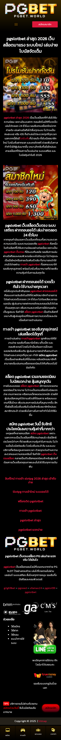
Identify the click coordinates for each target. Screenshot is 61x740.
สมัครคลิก (50, 708)
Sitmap (42, 721)
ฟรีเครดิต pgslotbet (30, 501)
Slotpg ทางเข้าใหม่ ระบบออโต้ (30, 491)
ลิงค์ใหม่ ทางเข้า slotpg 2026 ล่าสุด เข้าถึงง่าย (30, 480)
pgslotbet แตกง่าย (30, 529)
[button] (16, 24)
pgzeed (22, 588)
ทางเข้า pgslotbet (30, 510)
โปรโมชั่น (24, 138)
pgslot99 (50, 588)
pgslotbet (30, 592)
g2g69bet (9, 588)
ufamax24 (36, 588)
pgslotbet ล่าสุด (30, 520)
